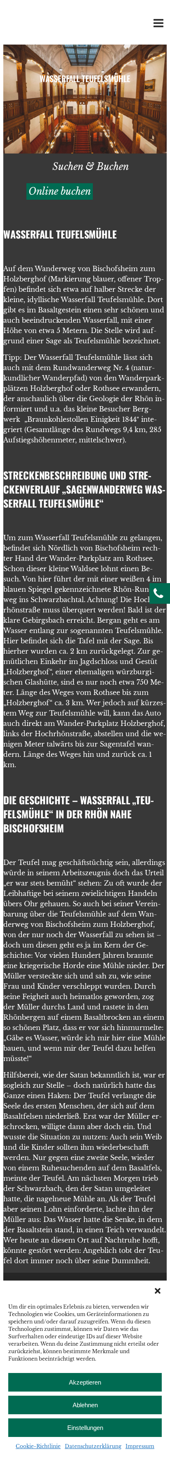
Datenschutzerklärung (93, 1446)
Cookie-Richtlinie (38, 1446)
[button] (157, 1291)
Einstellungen (85, 1427)
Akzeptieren (85, 1382)
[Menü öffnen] (156, 25)
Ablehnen (85, 1404)
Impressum (139, 1446)
